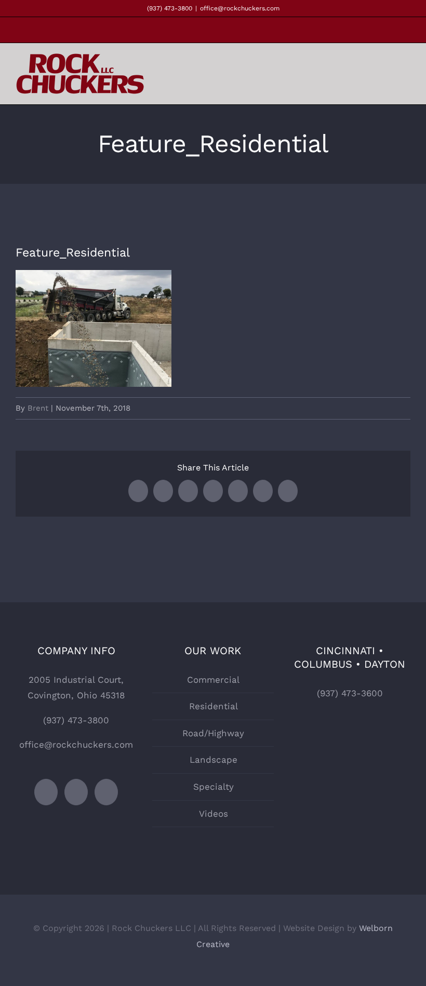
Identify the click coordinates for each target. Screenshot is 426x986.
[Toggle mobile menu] (406, 76)
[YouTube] (106, 792)
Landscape (213, 759)
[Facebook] (46, 792)
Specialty (213, 786)
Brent (38, 408)
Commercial (213, 679)
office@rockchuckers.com (239, 8)
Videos (213, 813)
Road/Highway (213, 733)
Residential (213, 706)
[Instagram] (76, 792)
